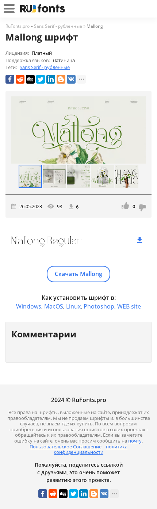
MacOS (53, 306)
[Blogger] (61, 79)
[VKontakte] (71, 79)
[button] (139, 130)
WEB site (129, 306)
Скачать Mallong (78, 274)
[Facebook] (9, 79)
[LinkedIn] (50, 79)
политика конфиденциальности (90, 449)
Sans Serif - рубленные (45, 67)
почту (135, 440)
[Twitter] (40, 79)
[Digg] (30, 79)
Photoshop (99, 306)
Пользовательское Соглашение (66, 446)
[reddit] (20, 79)
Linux (73, 306)
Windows (28, 306)
